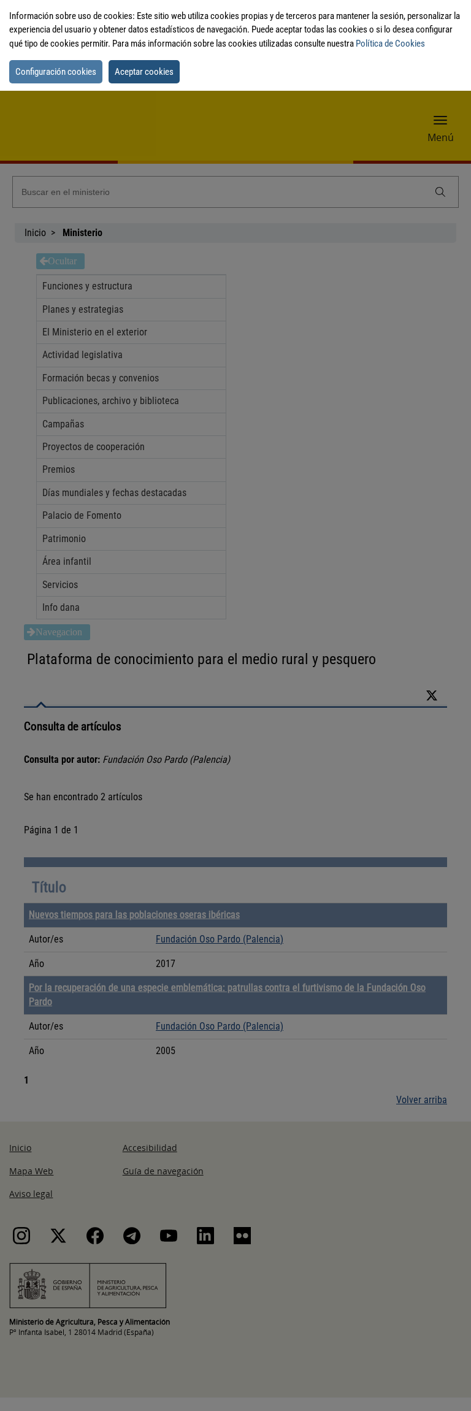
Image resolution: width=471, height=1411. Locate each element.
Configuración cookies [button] (55, 71)
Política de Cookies (390, 43)
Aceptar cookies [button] (144, 71)
